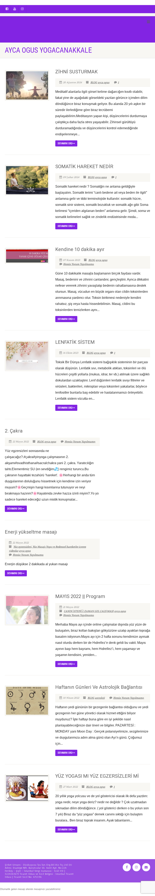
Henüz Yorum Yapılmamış (78, 264)
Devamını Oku (65, 143)
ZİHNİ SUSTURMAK (76, 72)
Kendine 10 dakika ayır (80, 249)
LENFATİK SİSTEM (75, 342)
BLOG (93, 82)
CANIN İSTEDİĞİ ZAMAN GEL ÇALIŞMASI (89, 611)
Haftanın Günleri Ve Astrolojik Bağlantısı (98, 687)
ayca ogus (103, 82)
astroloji (100, 697)
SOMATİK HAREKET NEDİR (84, 166)
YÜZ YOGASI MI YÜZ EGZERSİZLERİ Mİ (97, 776)
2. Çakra (14, 431)
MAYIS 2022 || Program (80, 596)
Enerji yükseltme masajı (31, 532)
